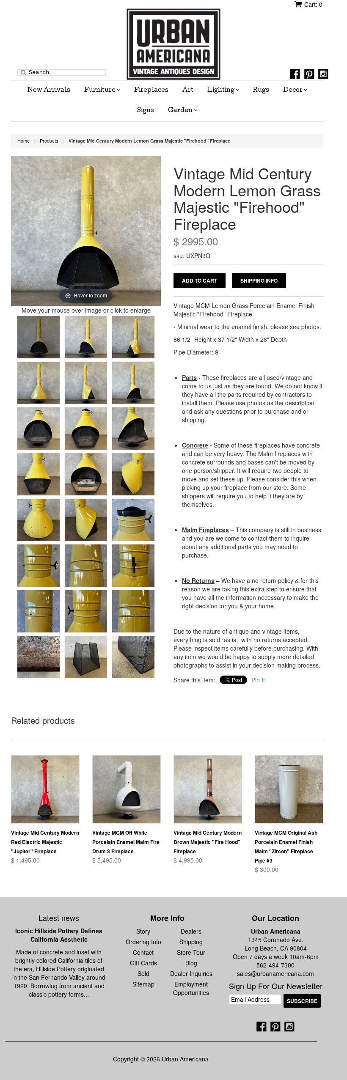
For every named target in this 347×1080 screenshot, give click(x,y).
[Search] (23, 72)
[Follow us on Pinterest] (309, 74)
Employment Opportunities (191, 988)
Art (187, 90)
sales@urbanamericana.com (275, 973)
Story (143, 931)
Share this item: (194, 680)
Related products (43, 721)
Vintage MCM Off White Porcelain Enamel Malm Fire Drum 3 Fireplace (126, 842)
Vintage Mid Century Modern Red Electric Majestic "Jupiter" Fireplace (45, 842)
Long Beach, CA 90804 (276, 948)
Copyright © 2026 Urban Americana (161, 1059)
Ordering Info (143, 941)
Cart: (313, 4)
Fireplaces (151, 90)
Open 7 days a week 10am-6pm (276, 956)
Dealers (191, 931)
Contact (143, 952)
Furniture (100, 90)
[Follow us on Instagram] (323, 74)
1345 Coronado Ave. (275, 939)
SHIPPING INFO (259, 280)
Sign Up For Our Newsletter (275, 986)
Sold (143, 973)
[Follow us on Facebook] (295, 74)
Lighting (221, 90)
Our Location (275, 917)
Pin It (258, 680)
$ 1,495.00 (25, 860)
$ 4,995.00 (188, 860)
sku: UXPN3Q (192, 255)
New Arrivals (49, 90)
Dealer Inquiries (191, 973)
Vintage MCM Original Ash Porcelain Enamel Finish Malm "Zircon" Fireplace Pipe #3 (286, 846)
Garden (181, 111)
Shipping (191, 941)
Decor (293, 90)
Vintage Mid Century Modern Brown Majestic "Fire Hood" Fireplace (208, 842)
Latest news (59, 917)
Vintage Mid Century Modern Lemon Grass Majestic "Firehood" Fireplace (149, 140)
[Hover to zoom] (86, 230)
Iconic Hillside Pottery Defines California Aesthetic (58, 934)
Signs (145, 111)
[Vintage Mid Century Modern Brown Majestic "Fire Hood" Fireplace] (208, 789)
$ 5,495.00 (106, 860)
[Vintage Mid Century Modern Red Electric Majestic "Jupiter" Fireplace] (45, 789)
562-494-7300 (275, 965)
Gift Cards (143, 963)
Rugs (261, 90)
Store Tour (191, 952)
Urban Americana (275, 931)
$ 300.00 (266, 869)
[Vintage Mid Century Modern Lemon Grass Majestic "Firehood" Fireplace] (38, 337)
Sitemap (143, 984)
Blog (191, 963)
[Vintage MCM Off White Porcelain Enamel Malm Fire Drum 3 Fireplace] (126, 789)
